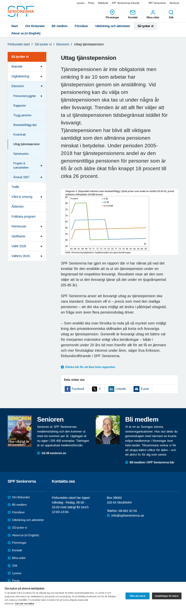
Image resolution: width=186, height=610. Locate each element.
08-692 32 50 (127, 511)
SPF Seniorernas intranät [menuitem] (125, 2)
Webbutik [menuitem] (103, 2)
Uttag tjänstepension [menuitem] (26, 144)
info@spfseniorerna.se (127, 515)
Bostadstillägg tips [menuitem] (25, 125)
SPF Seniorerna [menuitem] (157, 2)
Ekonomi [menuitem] (17, 86)
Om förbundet (35, 26)
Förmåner (81, 26)
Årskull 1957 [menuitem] (21, 177)
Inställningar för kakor (167, 596)
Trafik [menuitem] (15, 187)
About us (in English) (26, 33)
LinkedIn (121, 388)
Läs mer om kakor (24, 603)
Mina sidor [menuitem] (153, 17)
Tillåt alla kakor (138, 596)
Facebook (78, 388)
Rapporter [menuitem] (19, 105)
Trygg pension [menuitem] (22, 115)
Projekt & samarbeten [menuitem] (21, 165)
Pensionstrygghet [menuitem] (24, 96)
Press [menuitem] (91, 2)
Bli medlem (59, 26)
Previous (65, 225)
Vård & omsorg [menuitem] (21, 197)
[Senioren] (20, 431)
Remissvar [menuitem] (18, 226)
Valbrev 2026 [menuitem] (20, 256)
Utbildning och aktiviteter (112, 26)
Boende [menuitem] (16, 66)
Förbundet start (19, 44)
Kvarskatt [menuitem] (19, 134)
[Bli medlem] (108, 429)
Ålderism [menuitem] (17, 206)
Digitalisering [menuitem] (20, 76)
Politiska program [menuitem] (23, 216)
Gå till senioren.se (54, 453)
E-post (145, 388)
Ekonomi (62, 44)
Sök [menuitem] (171, 17)
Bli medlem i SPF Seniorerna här (152, 462)
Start (14, 26)
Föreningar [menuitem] (112, 17)
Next (174, 225)
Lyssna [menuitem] (80, 2)
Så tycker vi (145, 26)
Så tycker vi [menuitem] (20, 56)
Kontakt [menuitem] (133, 17)
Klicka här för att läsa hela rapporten (90, 367)
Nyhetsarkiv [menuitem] (21, 153)
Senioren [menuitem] (174, 2)
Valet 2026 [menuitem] (18, 246)
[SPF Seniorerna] (21, 11)
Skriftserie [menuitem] (18, 236)
